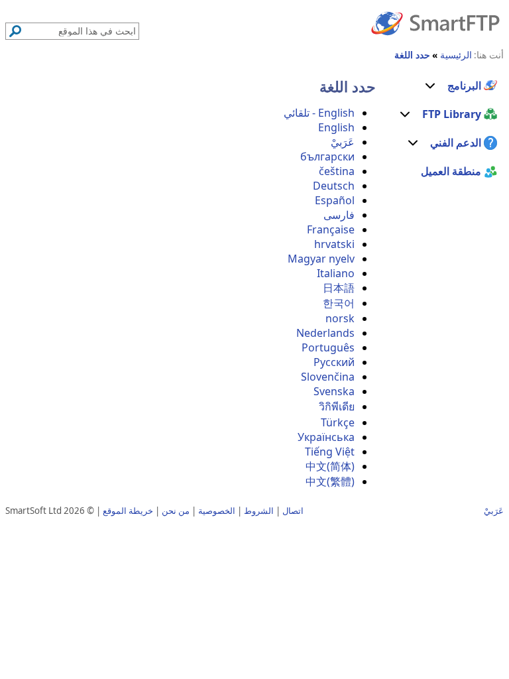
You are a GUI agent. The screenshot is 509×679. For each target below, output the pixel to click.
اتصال (293, 511)
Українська (326, 437)
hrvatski (334, 244)
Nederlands (325, 333)
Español (335, 200)
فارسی (339, 215)
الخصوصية (216, 511)
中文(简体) (330, 466)
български (327, 156)
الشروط (259, 511)
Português (328, 347)
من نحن (176, 511)
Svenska (334, 391)
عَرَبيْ (343, 142)
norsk (340, 318)
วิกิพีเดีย (337, 406)
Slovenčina (328, 376)
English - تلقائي (319, 112)
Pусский (334, 362)
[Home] (435, 22)
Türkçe (338, 422)
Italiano (336, 273)
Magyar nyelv (321, 258)
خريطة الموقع (128, 511)
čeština (337, 171)
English (336, 127)
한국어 (339, 303)
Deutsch (334, 185)
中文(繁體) (330, 481)
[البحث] (15, 31)
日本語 (339, 287)
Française (331, 229)
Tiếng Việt (330, 451)
